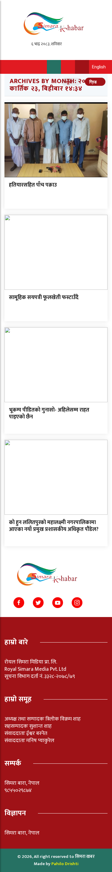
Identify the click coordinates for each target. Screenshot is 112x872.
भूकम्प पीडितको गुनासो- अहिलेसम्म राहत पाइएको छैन (49, 413)
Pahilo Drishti (65, 864)
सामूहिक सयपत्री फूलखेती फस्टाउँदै (44, 297)
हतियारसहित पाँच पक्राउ (33, 185)
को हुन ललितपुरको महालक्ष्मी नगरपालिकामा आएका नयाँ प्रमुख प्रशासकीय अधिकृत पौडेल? (54, 526)
